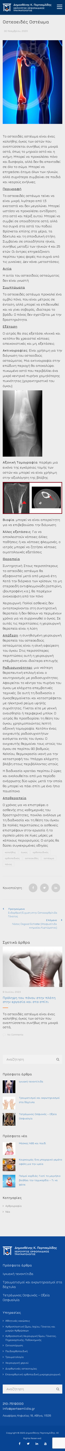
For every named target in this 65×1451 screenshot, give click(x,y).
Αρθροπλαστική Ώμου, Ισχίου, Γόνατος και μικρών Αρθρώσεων (30, 1328)
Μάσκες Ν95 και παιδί (32, 1143)
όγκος (24, 852)
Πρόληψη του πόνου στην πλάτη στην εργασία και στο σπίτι (29, 1000)
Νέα (7, 1211)
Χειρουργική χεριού (17, 1362)
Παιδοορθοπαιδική (16, 1351)
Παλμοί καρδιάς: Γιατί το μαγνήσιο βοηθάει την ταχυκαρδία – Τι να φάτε (39, 1180)
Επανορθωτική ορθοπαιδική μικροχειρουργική (32, 1374)
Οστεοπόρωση (14, 1345)
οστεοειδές (32, 858)
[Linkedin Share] (55, 888)
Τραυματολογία (14, 1356)
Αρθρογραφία (13, 1205)
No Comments (15, 1034)
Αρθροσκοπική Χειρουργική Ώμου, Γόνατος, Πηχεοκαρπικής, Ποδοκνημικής (30, 1337)
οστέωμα (49, 858)
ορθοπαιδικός (41, 852)
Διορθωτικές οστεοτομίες (21, 1368)
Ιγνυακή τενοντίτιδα (31, 1081)
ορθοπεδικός (12, 858)
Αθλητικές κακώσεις (17, 1320)
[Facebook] (33, 888)
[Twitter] (44, 888)
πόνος (8, 864)
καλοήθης (10, 852)
